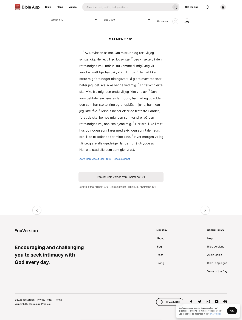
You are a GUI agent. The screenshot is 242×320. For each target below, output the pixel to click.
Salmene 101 (57, 19)
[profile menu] (220, 7)
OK (232, 310)
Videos (73, 6)
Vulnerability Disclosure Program (32, 303)
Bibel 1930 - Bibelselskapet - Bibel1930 (117, 186)
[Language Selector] (207, 7)
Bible (48, 6)
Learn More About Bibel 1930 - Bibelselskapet (104, 159)
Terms (58, 299)
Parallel (164, 21)
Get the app (191, 6)
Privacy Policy (44, 299)
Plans (60, 6)
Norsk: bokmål (86, 186)
